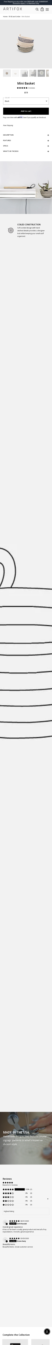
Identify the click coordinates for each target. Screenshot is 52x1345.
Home (5, 16)
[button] (22, 88)
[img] (14, 1221)
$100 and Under (15, 16)
